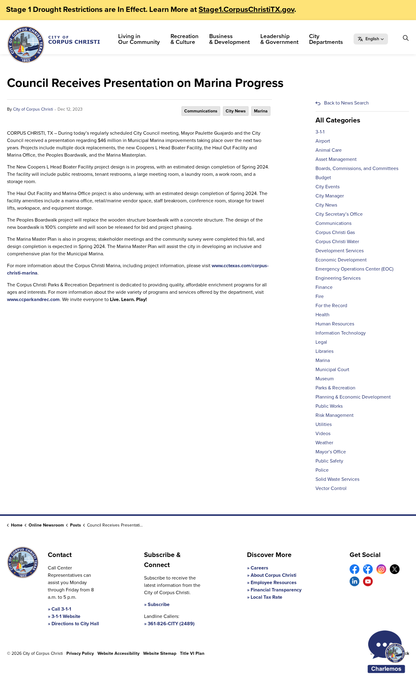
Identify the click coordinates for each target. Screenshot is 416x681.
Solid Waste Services (337, 479)
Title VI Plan (192, 653)
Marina (261, 111)
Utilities (324, 424)
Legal (321, 342)
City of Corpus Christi (33, 109)
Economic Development (341, 259)
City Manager (330, 195)
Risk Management (335, 415)
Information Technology (341, 332)
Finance (324, 287)
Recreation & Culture (185, 39)
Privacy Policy (80, 653)
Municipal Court (332, 369)
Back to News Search (346, 102)
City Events (328, 186)
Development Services (340, 250)
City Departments (326, 39)
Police (322, 470)
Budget (323, 177)
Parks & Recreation (335, 387)
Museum (325, 378)
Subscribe (159, 604)
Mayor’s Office (331, 451)
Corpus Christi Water (337, 241)
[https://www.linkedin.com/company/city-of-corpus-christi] (354, 581)
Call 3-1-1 (61, 608)
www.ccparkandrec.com (33, 299)
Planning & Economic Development (353, 396)
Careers (259, 567)
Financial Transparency (276, 589)
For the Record (331, 305)
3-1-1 (320, 131)
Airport (323, 140)
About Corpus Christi (273, 575)
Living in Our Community (139, 39)
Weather (324, 442)
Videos (323, 433)
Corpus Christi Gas (335, 232)
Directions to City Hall (75, 623)
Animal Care (329, 150)
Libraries (324, 351)
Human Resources (335, 323)
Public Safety (329, 460)
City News (236, 111)
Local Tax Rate (266, 597)
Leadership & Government (279, 39)
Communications (200, 111)
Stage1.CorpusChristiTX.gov (246, 9)
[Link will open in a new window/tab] (354, 569)
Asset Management (336, 159)
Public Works (329, 406)
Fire (320, 296)
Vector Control (331, 488)
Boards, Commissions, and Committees (357, 168)
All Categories (338, 120)
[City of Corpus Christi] (53, 44)
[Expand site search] (405, 38)
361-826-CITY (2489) (171, 623)
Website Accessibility (118, 653)
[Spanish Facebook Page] (368, 569)
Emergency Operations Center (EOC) (354, 268)
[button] (371, 39)
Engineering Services (338, 278)
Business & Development (229, 39)
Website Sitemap (159, 653)
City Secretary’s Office (339, 214)
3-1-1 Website (65, 616)
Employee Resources (274, 582)
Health (323, 314)
